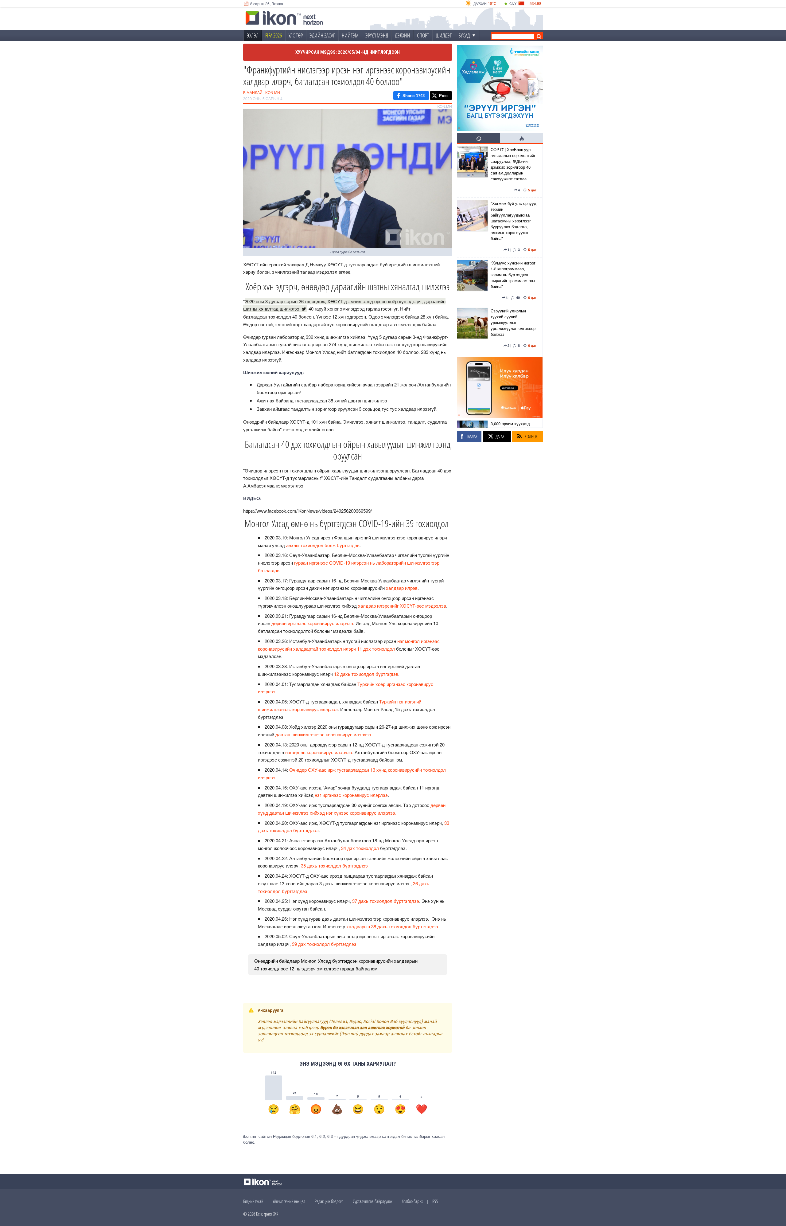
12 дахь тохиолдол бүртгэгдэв (366, 674)
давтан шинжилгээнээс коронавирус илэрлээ (323, 734)
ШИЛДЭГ (444, 35)
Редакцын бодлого (329, 1201)
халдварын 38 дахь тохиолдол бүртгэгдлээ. (392, 926)
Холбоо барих (412, 1201)
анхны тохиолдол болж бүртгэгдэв (323, 545)
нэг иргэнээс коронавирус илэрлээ (351, 795)
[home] (284, 19)
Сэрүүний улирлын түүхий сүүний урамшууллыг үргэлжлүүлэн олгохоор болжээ (513, 322)
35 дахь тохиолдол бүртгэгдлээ (334, 865)
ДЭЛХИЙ (402, 35)
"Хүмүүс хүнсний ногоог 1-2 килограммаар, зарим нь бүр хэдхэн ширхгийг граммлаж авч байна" (513, 274)
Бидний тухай (253, 1201)
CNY (512, 3)
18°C (492, 3)
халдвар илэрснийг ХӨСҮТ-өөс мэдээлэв (402, 605)
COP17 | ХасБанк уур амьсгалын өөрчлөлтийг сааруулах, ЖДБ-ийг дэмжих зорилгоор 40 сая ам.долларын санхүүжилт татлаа (513, 164)
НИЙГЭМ (350, 35)
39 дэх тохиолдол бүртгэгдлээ (324, 944)
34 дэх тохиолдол (360, 848)
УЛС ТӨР (296, 35)
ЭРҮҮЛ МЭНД (376, 35)
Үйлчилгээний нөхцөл (289, 1201)
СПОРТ (423, 35)
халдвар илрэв (402, 588)
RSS (435, 1201)
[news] (472, 171)
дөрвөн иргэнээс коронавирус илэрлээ (312, 623)
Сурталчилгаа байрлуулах (372, 1201)
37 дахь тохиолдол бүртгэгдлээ (385, 901)
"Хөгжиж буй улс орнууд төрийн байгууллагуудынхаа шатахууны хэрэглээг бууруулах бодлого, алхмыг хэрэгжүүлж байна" (513, 220)
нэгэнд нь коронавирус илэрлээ (318, 752)
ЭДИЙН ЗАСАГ (322, 35)
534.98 (535, 3)
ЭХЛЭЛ (253, 35)
